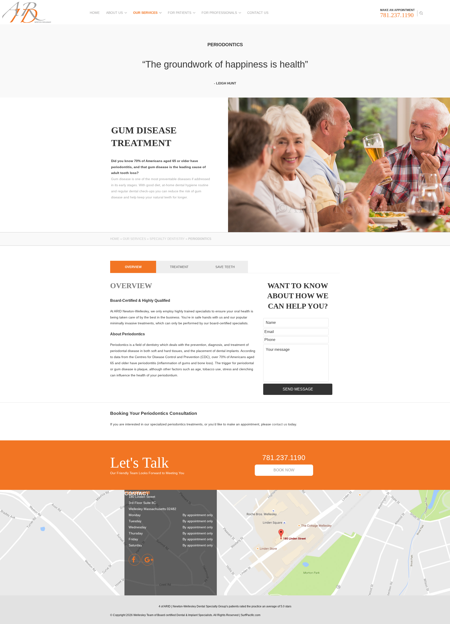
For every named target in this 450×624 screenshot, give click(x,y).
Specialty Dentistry (167, 239)
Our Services (145, 13)
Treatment (179, 267)
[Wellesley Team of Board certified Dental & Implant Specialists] (26, 5)
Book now (284, 470)
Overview (133, 267)
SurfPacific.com (250, 614)
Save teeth (225, 267)
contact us (279, 424)
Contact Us (257, 13)
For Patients (179, 13)
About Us (114, 13)
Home (95, 13)
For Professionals (219, 13)
